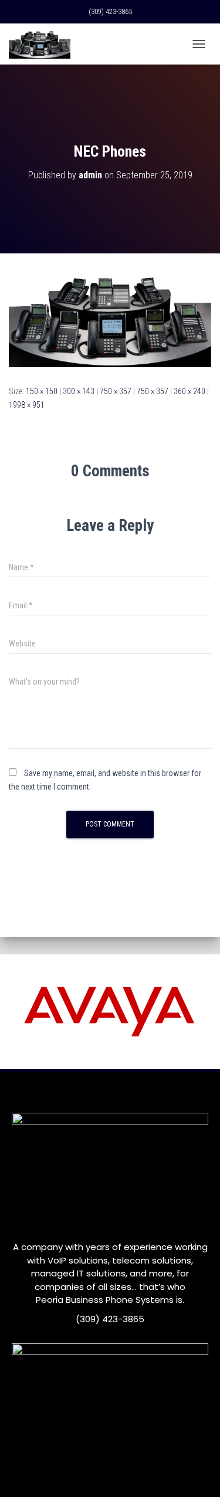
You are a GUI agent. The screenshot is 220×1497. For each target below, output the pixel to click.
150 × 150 (41, 391)
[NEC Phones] (110, 318)
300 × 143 (78, 391)
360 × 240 (189, 391)
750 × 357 (115, 391)
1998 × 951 (27, 404)
